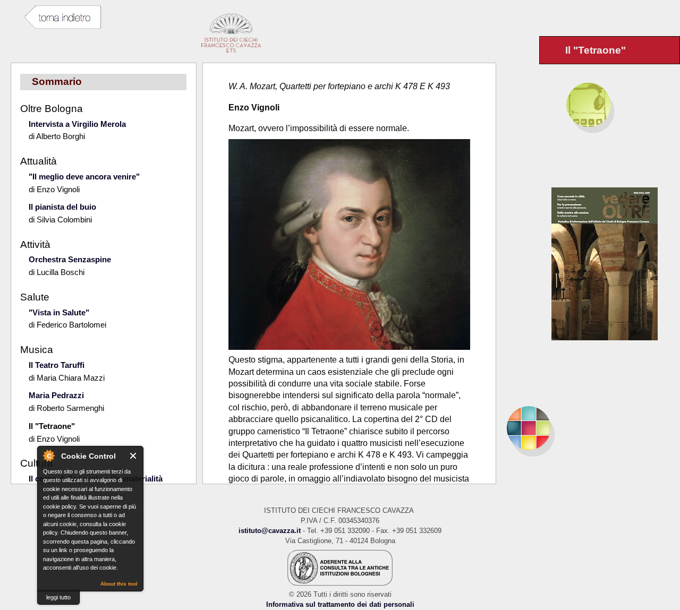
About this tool (119, 584)
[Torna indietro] (62, 17)
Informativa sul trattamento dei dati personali (340, 604)
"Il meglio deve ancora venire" (84, 176)
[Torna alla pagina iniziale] (588, 428)
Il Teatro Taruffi (56, 365)
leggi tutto (58, 597)
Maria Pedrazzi (56, 395)
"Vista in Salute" (59, 312)
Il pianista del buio (62, 206)
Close (133, 455)
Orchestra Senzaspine (70, 259)
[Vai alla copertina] (615, 263)
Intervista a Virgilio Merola (77, 123)
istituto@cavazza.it (270, 531)
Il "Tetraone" (52, 426)
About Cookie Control (48, 455)
